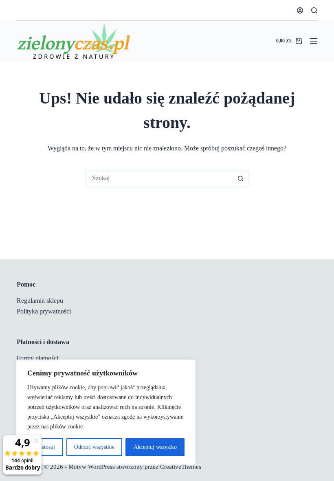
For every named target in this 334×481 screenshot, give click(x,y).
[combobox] (159, 178)
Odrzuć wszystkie (94, 447)
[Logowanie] (300, 10)
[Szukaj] (314, 10)
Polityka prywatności (44, 311)
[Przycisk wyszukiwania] (240, 178)
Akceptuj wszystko (155, 447)
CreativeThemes (180, 466)
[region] (106, 412)
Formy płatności (37, 358)
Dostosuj (45, 447)
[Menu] (313, 41)
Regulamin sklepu (40, 300)
